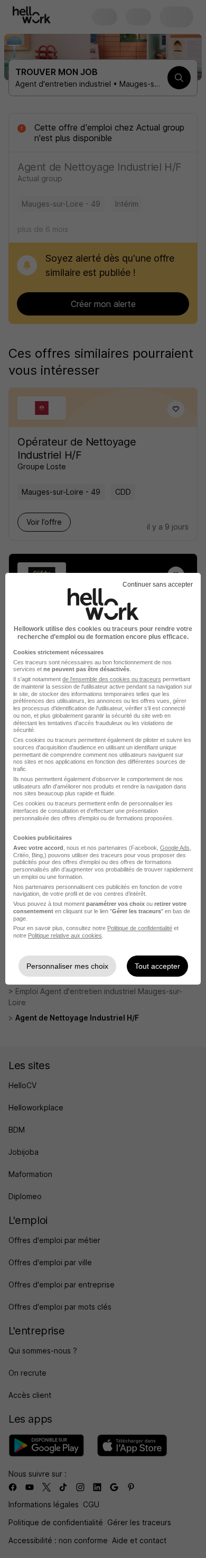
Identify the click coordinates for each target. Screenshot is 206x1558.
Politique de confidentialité (139, 928)
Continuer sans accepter (158, 584)
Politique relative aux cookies (65, 935)
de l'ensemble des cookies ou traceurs (111, 679)
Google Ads (175, 848)
